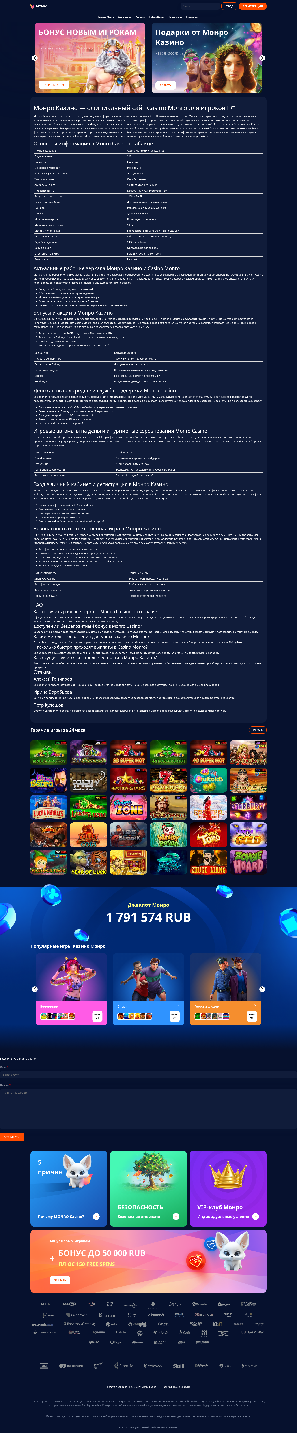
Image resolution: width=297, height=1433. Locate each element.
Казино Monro (106, 16)
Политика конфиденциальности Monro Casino (131, 1386)
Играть (258, 730)
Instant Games (156, 16)
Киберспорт (175, 16)
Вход (229, 6)
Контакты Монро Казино (177, 1386)
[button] (35, 989)
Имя (3, 1067)
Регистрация (253, 6)
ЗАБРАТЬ (166, 85)
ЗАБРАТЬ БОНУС (54, 85)
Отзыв (4, 1085)
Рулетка (140, 16)
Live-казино (124, 16)
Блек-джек (192, 16)
